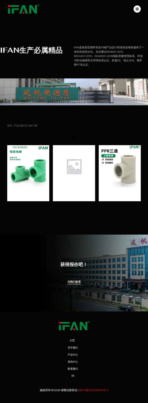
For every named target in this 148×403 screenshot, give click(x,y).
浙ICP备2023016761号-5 (93, 390)
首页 (9, 125)
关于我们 (73, 347)
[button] (74, 138)
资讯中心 (73, 361)
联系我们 (73, 368)
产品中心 (73, 354)
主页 (72, 340)
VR (72, 375)
